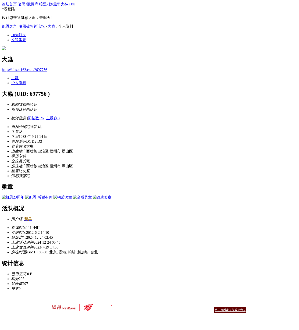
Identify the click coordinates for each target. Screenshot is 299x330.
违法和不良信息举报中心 (67, 318)
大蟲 (51, 26)
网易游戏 (212, 304)
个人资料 (18, 83)
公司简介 (128, 304)
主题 (15, 78)
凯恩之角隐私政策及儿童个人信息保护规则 (178, 304)
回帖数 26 (36, 118)
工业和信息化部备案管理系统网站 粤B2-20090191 (117, 318)
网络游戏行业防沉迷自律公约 (182, 310)
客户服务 (142, 304)
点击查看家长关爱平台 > (230, 310)
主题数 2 (53, 118)
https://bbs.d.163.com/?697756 (24, 70)
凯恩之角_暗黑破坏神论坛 (23, 26)
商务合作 (226, 304)
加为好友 (18, 35)
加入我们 (240, 304)
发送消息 (18, 40)
